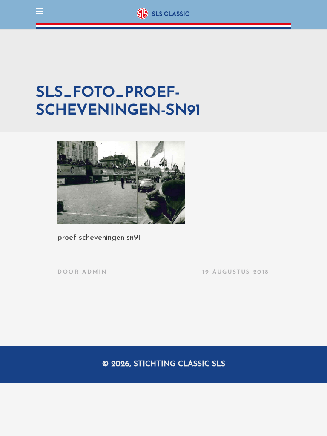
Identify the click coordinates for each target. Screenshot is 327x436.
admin (94, 272)
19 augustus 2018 (236, 272)
